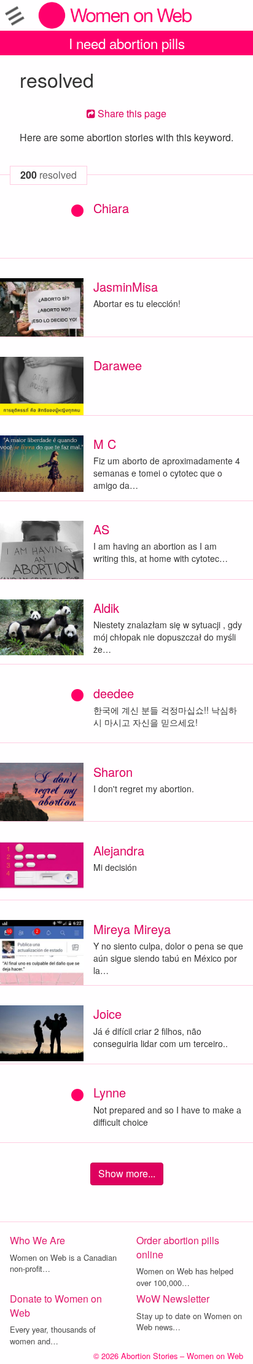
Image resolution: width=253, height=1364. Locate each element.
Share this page (130, 113)
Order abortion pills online (177, 1247)
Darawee (117, 365)
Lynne (109, 1092)
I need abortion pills (127, 43)
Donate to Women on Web (56, 1306)
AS (101, 529)
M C (104, 444)
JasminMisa (125, 286)
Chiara (111, 208)
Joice (107, 1014)
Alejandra (118, 850)
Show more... (126, 1173)
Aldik (106, 608)
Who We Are (37, 1240)
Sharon (113, 772)
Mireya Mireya (132, 929)
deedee (113, 693)
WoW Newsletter (172, 1299)
